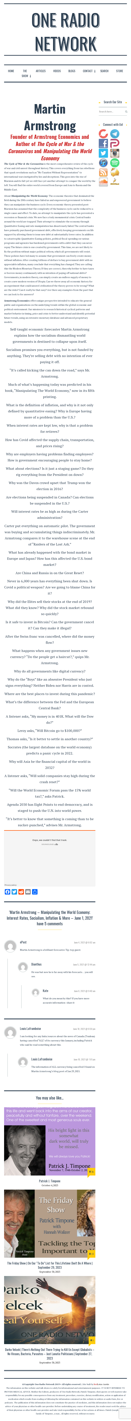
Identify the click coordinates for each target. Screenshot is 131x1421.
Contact (88, 71)
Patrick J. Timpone (49, 1181)
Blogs (71, 71)
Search (104, 71)
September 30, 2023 (49, 1271)
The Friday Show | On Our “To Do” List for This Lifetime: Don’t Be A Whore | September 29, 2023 (49, 1265)
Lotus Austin (101, 1384)
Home (11, 71)
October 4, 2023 (50, 1185)
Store (119, 71)
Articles (41, 71)
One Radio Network (65, 31)
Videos (57, 71)
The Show (25, 73)
